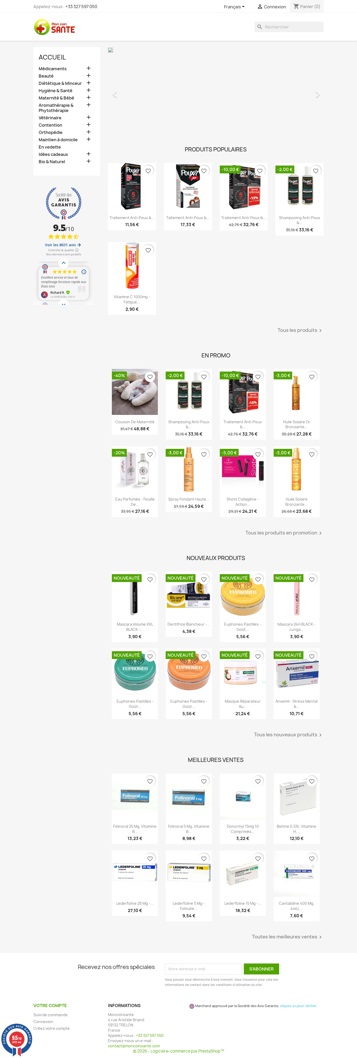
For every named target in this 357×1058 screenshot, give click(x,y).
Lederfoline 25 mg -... (134, 903)
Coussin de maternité (134, 421)
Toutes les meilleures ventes (288, 937)
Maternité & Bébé (56, 98)
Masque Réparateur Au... (243, 704)
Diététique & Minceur (60, 83)
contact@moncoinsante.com (134, 1045)
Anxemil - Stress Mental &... (296, 704)
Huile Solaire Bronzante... (296, 502)
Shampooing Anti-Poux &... (299, 220)
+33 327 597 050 (81, 6)
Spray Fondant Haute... (188, 499)
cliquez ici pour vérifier (298, 1006)
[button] (124, 91)
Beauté (46, 76)
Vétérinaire (50, 118)
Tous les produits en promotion (284, 533)
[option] (216, 91)
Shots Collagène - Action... (243, 502)
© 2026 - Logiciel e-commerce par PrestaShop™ (178, 1051)
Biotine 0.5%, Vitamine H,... (296, 829)
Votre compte (50, 1005)
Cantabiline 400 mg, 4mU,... (296, 906)
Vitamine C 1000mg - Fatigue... (132, 299)
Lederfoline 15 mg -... (242, 903)
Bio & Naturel (52, 161)
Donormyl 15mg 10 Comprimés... (243, 829)
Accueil (52, 57)
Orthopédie (50, 132)
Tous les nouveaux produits (289, 735)
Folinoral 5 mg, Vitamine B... (188, 829)
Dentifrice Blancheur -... (189, 624)
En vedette (50, 147)
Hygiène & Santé (55, 90)
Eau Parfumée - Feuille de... (135, 502)
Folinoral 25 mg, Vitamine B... (135, 829)
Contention (50, 125)
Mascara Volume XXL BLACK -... (135, 627)
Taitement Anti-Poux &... (188, 217)
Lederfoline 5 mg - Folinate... (189, 906)
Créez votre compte (51, 1028)
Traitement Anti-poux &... (132, 217)
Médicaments (53, 69)
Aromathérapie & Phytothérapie (56, 108)
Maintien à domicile (58, 140)
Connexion (43, 1021)
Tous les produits (301, 330)
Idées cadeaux (53, 154)
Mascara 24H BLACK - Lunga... (296, 627)
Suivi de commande (50, 1014)
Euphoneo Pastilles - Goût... (242, 627)
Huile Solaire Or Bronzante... (296, 424)
